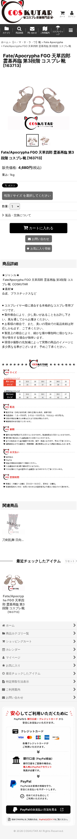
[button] (19, 30)
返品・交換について (18, 215)
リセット (70, 561)
